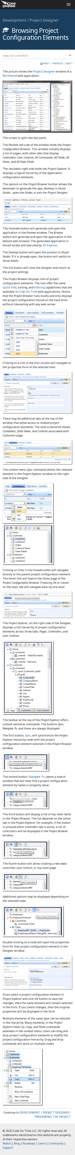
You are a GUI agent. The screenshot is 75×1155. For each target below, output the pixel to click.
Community (55, 1143)
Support (8, 1148)
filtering (39, 287)
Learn (42, 1143)
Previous (58, 63)
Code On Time (28, 292)
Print (46, 63)
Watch (7, 1143)
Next (68, 63)
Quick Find (9, 287)
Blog (17, 1143)
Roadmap (29, 1143)
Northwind (10, 76)
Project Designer (44, 71)
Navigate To (36, 777)
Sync (28, 735)
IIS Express (50, 245)
